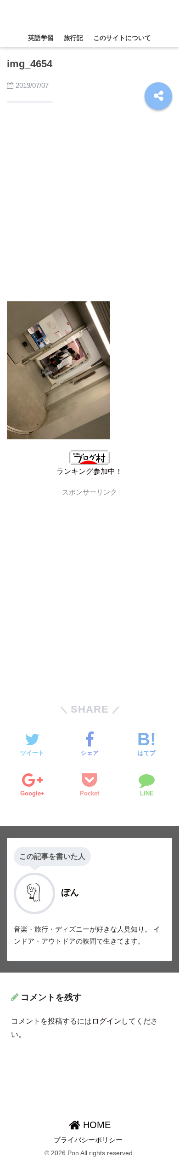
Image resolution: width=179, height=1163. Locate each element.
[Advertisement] (89, 204)
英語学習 (41, 37)
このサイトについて (122, 37)
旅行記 (73, 37)
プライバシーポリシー (88, 1140)
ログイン (106, 1021)
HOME (95, 1125)
